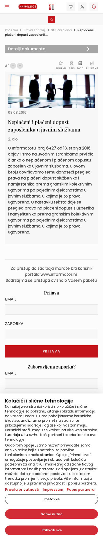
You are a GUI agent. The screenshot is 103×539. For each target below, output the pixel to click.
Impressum (53, 489)
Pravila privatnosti (22, 489)
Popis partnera (80, 489)
